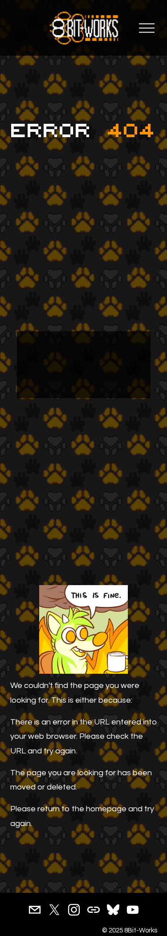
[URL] (93, 909)
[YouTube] (132, 909)
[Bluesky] (113, 909)
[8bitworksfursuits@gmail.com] (35, 909)
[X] (54, 909)
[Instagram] (74, 909)
